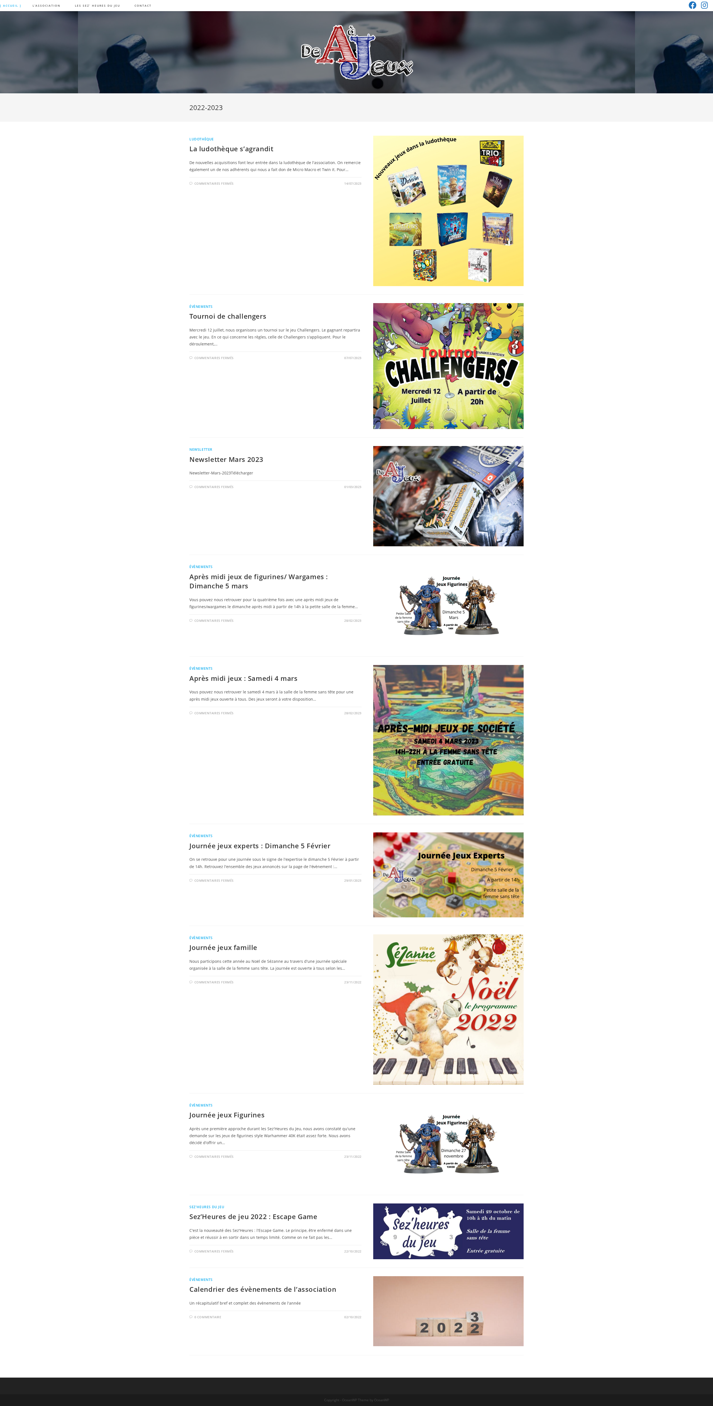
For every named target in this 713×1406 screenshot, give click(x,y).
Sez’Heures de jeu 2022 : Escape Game (253, 1216)
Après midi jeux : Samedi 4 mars (243, 678)
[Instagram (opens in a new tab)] (704, 5)
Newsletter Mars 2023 (226, 459)
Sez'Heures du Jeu (206, 1207)
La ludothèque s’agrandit (231, 148)
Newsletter (201, 449)
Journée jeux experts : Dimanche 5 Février (260, 845)
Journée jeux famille (223, 947)
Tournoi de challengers (227, 316)
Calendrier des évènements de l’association (262, 1289)
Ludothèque (201, 139)
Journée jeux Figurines (227, 1114)
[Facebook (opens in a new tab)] (693, 5)
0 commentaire (207, 1317)
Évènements (201, 306)
